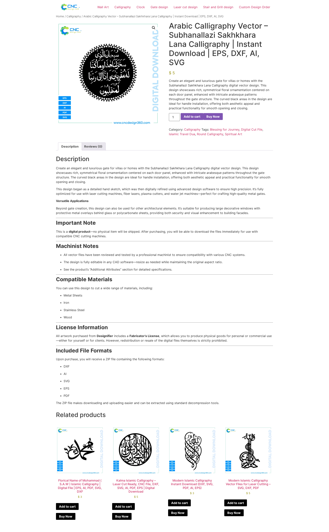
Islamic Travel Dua (182, 134)
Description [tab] (70, 146)
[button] (153, 27)
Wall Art (103, 7)
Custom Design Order (254, 7)
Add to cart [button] (67, 506)
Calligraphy (122, 7)
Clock (141, 7)
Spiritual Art (233, 134)
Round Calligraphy (210, 134)
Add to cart (192, 116)
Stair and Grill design (218, 7)
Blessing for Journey (224, 129)
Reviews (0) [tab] (93, 146)
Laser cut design (185, 7)
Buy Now (213, 116)
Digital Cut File (251, 129)
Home (60, 16)
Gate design (159, 7)
